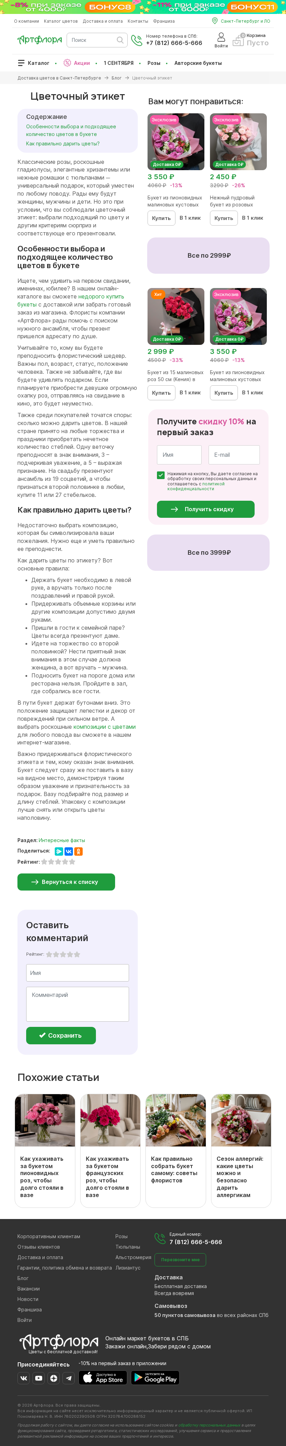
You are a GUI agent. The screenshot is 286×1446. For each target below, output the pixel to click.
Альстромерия (133, 1257)
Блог (23, 1278)
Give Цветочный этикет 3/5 (63, 954)
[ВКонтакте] (69, 851)
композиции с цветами (105, 726)
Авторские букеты (198, 63)
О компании (26, 21)
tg (68, 1378)
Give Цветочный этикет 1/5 (49, 954)
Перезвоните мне (180, 1259)
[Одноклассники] (78, 851)
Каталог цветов (61, 21)
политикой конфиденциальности (196, 486)
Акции (82, 63)
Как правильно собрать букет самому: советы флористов (174, 1169)
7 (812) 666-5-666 (196, 1242)
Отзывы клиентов (38, 1247)
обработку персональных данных (209, 1425)
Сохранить (64, 1035)
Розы (154, 63)
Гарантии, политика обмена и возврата (64, 1268)
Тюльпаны (127, 1247)
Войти (24, 1320)
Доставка (169, 1277)
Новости (27, 1299)
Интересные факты (62, 840)
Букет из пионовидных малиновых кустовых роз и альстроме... (175, 204)
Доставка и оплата (103, 21)
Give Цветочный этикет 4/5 (70, 954)
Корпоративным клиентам (48, 1236)
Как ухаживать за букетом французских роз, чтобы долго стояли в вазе (107, 1176)
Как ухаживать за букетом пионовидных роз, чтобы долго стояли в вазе (41, 1176)
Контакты (138, 21)
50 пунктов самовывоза (185, 1315)
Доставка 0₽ (167, 164)
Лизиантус (128, 1268)
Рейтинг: (35, 954)
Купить (161, 218)
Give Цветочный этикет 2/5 (56, 954)
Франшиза (164, 21)
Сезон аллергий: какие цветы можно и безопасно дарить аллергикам (240, 1176)
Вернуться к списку (70, 881)
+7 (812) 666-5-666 (174, 42)
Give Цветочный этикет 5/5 (77, 954)
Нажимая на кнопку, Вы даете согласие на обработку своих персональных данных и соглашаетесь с (212, 481)
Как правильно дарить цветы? (63, 143)
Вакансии (28, 1289)
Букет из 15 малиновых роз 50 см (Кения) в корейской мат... (176, 379)
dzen (53, 1378)
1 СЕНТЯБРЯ (119, 63)
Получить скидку (209, 509)
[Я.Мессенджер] (59, 851)
